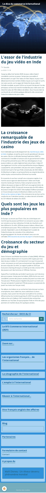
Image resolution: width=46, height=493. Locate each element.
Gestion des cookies (23, 490)
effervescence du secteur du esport (20, 237)
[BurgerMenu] (4, 8)
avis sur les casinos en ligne (11, 194)
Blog (5, 429)
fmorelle (6, 67)
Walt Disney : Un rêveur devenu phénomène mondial (22, 473)
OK (41, 319)
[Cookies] (4, 488)
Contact (6, 454)
